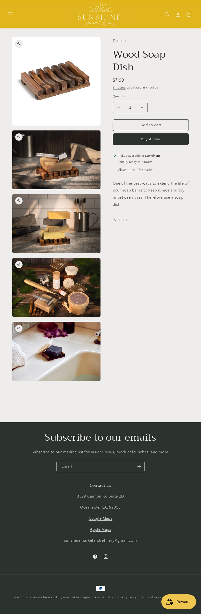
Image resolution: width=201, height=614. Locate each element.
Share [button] (123, 219)
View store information (136, 170)
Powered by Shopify (76, 597)
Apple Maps (100, 529)
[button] (10, 14)
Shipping (119, 87)
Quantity (119, 96)
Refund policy (104, 597)
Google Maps (101, 518)
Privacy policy (127, 597)
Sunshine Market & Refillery (43, 597)
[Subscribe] (139, 466)
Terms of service (153, 597)
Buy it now (150, 139)
